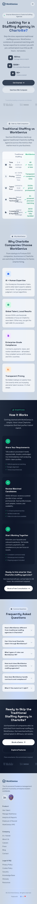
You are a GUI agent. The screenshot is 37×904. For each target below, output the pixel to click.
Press (4, 846)
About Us (5, 839)
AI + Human (6, 836)
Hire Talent (6, 810)
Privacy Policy (7, 865)
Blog (4, 850)
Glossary (5, 879)
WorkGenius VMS (8, 824)
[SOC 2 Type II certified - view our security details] (11, 797)
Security (5, 872)
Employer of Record (9, 821)
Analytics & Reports (9, 817)
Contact (5, 853)
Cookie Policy (7, 868)
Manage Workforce (9, 814)
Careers (5, 843)
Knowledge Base (8, 875)
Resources (6, 882)
